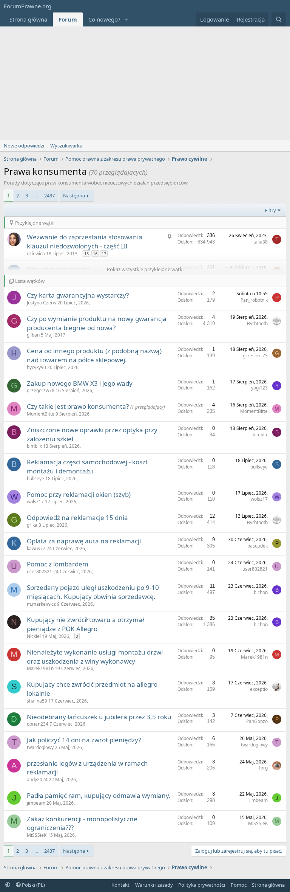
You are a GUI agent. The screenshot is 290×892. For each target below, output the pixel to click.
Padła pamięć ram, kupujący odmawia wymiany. (99, 795)
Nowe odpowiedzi (24, 145)
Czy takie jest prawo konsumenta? (78, 406)
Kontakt (120, 884)
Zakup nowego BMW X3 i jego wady (80, 383)
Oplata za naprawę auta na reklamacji (84, 541)
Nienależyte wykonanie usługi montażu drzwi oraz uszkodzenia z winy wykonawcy (95, 657)
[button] (126, 19)
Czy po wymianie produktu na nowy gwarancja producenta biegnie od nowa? (97, 323)
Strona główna (28, 19)
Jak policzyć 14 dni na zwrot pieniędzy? (84, 739)
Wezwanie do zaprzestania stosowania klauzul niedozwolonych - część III (84, 241)
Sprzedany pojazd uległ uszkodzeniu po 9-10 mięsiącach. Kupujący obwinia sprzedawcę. (93, 592)
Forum (68, 19)
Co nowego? (104, 19)
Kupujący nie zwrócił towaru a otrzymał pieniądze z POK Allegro (85, 624)
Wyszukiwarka (66, 145)
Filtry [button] (270, 210)
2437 (49, 195)
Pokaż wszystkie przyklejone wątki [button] (145, 269)
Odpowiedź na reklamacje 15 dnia (77, 517)
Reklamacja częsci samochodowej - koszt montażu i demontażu (87, 466)
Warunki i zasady (154, 884)
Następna (74, 195)
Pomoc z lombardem (57, 564)
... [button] (36, 195)
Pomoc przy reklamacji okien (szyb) (79, 494)
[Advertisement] (145, 83)
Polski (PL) (33, 884)
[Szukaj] (278, 19)
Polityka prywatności (201, 884)
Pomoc (239, 884)
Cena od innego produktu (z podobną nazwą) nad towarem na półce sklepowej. (94, 355)
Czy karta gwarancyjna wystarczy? (78, 295)
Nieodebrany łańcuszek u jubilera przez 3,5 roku (99, 716)
